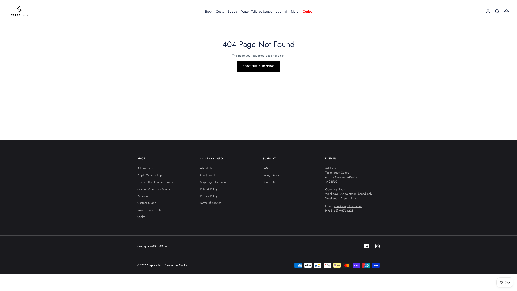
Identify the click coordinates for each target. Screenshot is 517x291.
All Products (145, 168)
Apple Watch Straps (150, 175)
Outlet (307, 11)
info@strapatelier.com (348, 206)
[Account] (487, 11)
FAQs (266, 168)
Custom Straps (226, 11)
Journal (281, 11)
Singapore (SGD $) (150, 246)
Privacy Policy (209, 196)
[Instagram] (377, 246)
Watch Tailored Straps (256, 11)
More (294, 11)
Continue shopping (258, 66)
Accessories (144, 196)
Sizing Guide (271, 175)
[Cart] (506, 11)
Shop (208, 11)
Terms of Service (210, 203)
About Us (206, 168)
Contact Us (269, 182)
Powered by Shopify (175, 265)
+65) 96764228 (342, 210)
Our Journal (207, 175)
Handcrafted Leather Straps (155, 182)
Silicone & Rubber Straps (153, 189)
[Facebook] (366, 246)
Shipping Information (213, 182)
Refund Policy (209, 189)
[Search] (497, 11)
